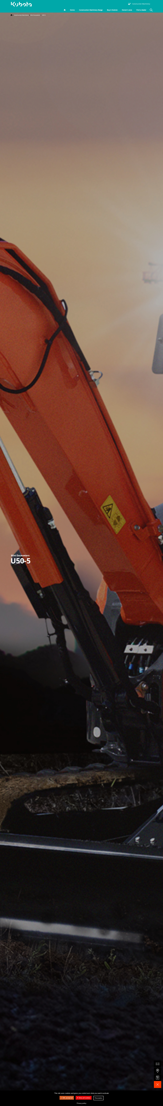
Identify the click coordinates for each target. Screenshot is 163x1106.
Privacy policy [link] (81, 1103)
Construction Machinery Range (91, 10)
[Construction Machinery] (22, 4)
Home (72, 10)
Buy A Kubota (112, 10)
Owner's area (127, 10)
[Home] (11, 15)
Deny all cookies (84, 1098)
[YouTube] (121, 3)
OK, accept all (68, 1098)
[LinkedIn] (118, 3)
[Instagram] (108, 3)
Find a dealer (141, 10)
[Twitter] (114, 3)
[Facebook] (111, 3)
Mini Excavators (35, 15)
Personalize (98, 1098)
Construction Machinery (21, 15)
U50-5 (44, 15)
